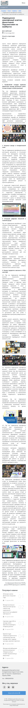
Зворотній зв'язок (13, 693)
